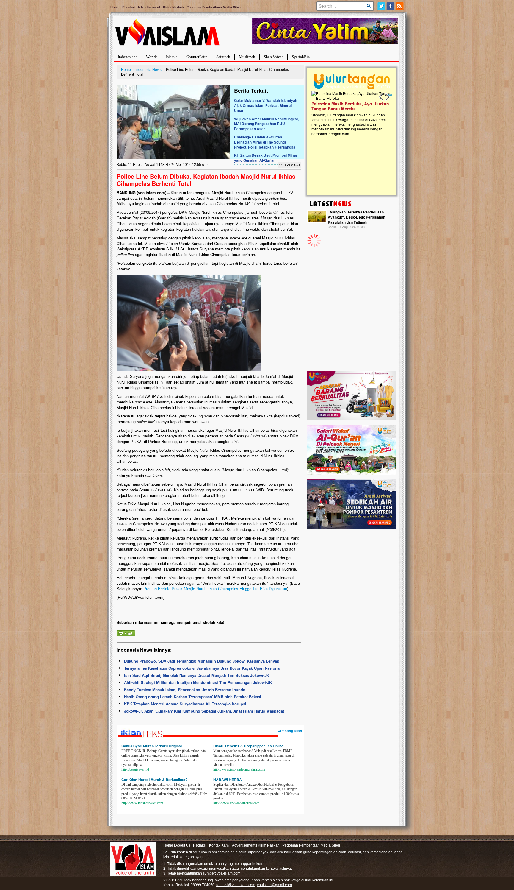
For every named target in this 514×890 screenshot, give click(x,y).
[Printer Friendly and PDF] (126, 632)
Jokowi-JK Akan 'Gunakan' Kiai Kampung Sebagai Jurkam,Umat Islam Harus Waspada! (204, 711)
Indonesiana (127, 56)
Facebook (390, 6)
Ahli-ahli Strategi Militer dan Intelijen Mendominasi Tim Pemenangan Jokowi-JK (198, 682)
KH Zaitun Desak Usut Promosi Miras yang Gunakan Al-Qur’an (265, 157)
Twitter (381, 6)
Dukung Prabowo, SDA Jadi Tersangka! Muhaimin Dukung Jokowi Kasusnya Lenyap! (202, 661)
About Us (182, 845)
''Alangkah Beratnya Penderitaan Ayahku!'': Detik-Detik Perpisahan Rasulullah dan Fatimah (356, 217)
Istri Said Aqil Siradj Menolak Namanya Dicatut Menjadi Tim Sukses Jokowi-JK (196, 675)
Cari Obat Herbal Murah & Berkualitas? (154, 779)
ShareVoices (273, 56)
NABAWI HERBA (227, 779)
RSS (400, 6)
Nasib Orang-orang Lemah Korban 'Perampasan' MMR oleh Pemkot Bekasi (192, 696)
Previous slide (381, 97)
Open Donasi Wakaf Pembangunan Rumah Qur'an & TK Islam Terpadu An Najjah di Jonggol (350, 113)
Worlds (151, 56)
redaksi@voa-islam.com (235, 885)
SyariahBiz (301, 56)
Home (115, 7)
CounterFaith (197, 56)
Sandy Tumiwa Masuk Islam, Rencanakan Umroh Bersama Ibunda (184, 689)
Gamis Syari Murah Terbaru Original (151, 746)
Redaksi (128, 7)
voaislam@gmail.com (274, 885)
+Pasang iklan (290, 730)
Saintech (223, 56)
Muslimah (247, 56)
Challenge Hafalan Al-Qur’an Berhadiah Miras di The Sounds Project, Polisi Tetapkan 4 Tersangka (264, 142)
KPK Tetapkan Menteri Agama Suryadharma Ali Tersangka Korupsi (185, 704)
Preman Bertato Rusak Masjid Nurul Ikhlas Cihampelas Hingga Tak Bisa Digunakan (215, 588)
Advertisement (148, 7)
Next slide (387, 97)
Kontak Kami (219, 845)
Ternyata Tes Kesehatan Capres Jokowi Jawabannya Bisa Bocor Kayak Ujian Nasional (202, 668)
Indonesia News (148, 69)
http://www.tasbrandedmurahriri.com (239, 769)
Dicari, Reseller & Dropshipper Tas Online (248, 746)
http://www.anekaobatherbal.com (236, 803)
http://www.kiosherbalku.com (142, 803)
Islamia (172, 56)
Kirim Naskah (173, 7)
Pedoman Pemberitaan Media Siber (214, 7)
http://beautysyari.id (135, 769)
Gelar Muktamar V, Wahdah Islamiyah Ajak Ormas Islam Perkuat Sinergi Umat (265, 105)
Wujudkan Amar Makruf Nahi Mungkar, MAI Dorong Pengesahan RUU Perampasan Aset (266, 124)
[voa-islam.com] (167, 34)
